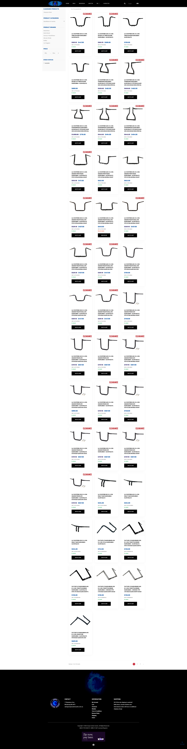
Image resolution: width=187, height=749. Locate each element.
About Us (90, 3)
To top (182, 744)
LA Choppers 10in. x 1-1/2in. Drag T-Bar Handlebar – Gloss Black (79, 542)
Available (47, 63)
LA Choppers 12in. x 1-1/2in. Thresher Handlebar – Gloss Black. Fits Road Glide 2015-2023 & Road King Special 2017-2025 (106, 83)
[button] (125, 3)
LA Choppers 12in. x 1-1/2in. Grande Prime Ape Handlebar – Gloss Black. (106, 450)
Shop (74, 3)
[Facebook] (93, 745)
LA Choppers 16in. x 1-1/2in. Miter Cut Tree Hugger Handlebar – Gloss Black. (106, 35)
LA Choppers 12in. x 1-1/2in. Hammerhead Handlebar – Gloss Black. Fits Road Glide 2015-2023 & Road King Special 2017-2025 (80, 129)
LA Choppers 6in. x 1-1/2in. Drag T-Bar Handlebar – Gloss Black (131, 496)
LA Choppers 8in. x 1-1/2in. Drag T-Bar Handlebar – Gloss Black (105, 496)
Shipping (94, 715)
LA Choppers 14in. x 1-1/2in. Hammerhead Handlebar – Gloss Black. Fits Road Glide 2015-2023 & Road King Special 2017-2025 (106, 129)
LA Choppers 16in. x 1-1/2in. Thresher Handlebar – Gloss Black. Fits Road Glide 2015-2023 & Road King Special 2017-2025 (132, 83)
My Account (95, 702)
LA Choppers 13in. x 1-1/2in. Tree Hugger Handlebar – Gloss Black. (132, 35)
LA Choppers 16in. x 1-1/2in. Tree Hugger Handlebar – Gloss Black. (79, 35)
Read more (104, 235)
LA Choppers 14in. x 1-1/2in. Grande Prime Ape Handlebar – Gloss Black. (106, 404)
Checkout (94, 706)
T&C (97, 3)
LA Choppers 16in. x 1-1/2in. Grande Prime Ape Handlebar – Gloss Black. (106, 358)
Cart (93, 704)
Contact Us (106, 3)
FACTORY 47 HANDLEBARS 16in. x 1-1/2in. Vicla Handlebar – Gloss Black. (106, 542)
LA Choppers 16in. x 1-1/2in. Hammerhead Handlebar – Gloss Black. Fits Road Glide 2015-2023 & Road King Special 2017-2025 (132, 129)
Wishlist (94, 709)
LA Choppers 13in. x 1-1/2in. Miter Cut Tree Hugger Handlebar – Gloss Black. (79, 81)
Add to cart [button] (78, 51)
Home (67, 3)
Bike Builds (82, 3)
